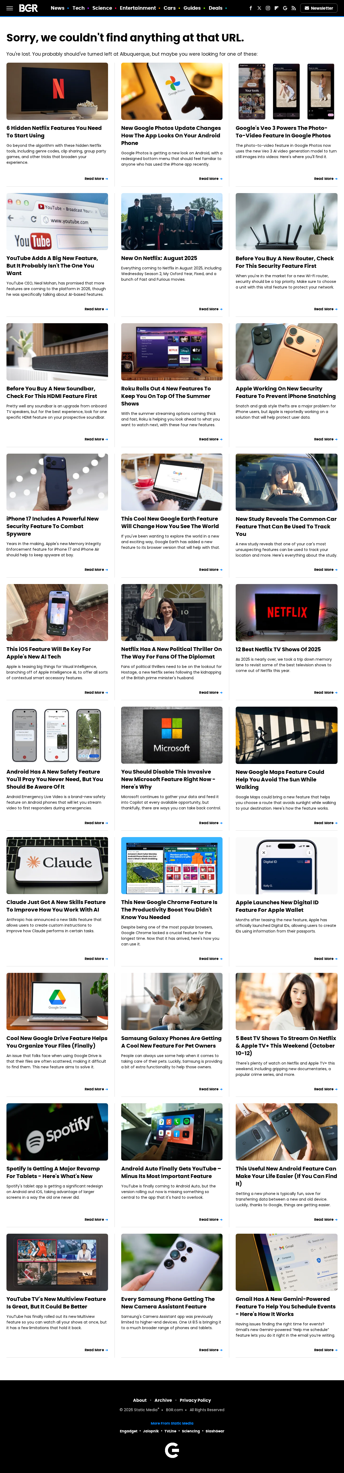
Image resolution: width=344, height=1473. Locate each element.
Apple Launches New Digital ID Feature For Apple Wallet (277, 906)
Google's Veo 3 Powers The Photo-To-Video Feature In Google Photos (283, 131)
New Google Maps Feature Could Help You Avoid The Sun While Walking (280, 779)
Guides (192, 8)
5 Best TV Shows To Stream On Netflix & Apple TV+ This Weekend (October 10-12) (286, 1046)
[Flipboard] (276, 8)
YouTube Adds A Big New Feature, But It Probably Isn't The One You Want (52, 266)
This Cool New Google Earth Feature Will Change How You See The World (170, 522)
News (57, 8)
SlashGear (215, 1431)
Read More (94, 178)
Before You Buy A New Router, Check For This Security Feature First (285, 262)
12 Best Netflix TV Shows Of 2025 (278, 649)
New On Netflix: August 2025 (159, 258)
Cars (169, 8)
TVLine (170, 1431)
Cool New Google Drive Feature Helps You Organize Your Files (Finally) (57, 1042)
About (140, 1400)
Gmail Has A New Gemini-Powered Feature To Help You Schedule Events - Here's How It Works (286, 1307)
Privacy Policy (195, 1400)
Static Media (145, 1410)
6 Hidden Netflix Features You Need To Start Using (54, 131)
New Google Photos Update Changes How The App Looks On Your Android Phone (171, 135)
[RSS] (294, 8)
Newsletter (322, 8)
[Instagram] (268, 8)
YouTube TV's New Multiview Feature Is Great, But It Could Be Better (56, 1303)
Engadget (128, 1431)
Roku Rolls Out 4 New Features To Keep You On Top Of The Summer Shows (166, 396)
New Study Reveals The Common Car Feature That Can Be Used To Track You (286, 526)
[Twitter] (259, 8)
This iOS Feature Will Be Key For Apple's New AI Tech (48, 653)
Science (102, 8)
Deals (216, 8)
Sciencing (191, 1431)
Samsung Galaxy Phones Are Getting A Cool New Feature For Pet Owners (171, 1042)
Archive (163, 1400)
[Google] (285, 8)
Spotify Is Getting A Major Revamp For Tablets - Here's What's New (53, 1172)
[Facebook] (251, 8)
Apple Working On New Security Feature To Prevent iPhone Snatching (286, 392)
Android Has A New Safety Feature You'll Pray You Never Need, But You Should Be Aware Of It (54, 779)
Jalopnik (151, 1431)
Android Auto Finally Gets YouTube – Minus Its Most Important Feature (171, 1172)
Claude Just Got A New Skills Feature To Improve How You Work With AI (56, 906)
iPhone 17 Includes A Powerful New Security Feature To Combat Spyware (52, 526)
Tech (79, 8)
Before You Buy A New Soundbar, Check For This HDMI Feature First (51, 392)
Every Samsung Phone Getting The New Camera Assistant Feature (168, 1303)
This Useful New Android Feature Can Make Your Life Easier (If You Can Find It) (286, 1176)
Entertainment (138, 8)
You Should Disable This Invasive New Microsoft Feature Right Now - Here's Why (168, 779)
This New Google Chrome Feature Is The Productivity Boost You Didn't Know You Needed (169, 910)
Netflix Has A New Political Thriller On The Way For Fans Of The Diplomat (171, 653)
